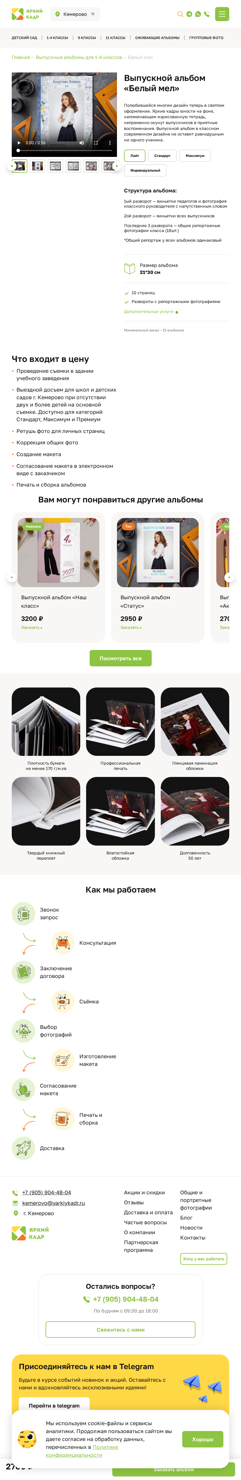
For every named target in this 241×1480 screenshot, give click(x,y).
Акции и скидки (144, 1192)
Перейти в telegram (54, 1405)
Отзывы (134, 1202)
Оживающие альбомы (157, 37)
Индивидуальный (145, 170)
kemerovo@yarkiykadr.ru (53, 1203)
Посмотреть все (121, 658)
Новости (191, 1227)
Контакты (192, 1237)
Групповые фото (206, 37)
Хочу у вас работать (203, 1258)
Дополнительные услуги (148, 311)
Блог (186, 1217)
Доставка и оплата (148, 1212)
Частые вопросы (145, 1222)
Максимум (195, 155)
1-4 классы (57, 37)
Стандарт (162, 155)
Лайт (134, 155)
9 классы (87, 37)
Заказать (30, 627)
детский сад (24, 37)
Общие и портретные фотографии (196, 1200)
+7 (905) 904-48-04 (46, 1192)
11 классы (115, 37)
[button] (11, 166)
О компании (139, 1232)
